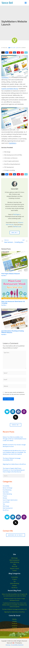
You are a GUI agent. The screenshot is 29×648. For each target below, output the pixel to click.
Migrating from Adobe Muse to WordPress (14, 464)
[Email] (26, 52)
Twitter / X (14, 629)
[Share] (6, 52)
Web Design (6, 506)
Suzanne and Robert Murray (9, 88)
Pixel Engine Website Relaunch (10, 273)
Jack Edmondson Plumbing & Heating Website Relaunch (12, 331)
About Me (14, 566)
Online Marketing (7, 494)
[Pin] (18, 52)
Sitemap (8, 645)
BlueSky (14, 619)
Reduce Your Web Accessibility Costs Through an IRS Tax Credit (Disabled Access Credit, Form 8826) (14, 438)
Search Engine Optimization (10, 500)
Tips (4, 504)
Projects (5, 496)
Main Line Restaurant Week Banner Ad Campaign (13, 302)
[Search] (26, 476)
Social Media (6, 502)
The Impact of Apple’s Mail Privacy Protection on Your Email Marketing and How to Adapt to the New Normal (13, 470)
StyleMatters (5, 77)
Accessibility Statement (17, 645)
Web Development (8, 508)
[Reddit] (10, 52)
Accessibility (6, 486)
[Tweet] (3, 52)
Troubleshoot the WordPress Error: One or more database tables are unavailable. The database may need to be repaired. (14, 452)
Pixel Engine (16, 214)
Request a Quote (14, 568)
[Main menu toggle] (26, 3)
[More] (22, 52)
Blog (14, 564)
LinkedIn (14, 621)
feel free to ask (17, 226)
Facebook (14, 623)
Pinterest (14, 627)
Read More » (4, 275)
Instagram (14, 625)
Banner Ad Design (7, 488)
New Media (6, 492)
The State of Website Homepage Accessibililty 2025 (14, 609)
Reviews (5, 498)
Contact (14, 570)
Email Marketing (7, 490)
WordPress (6, 510)
